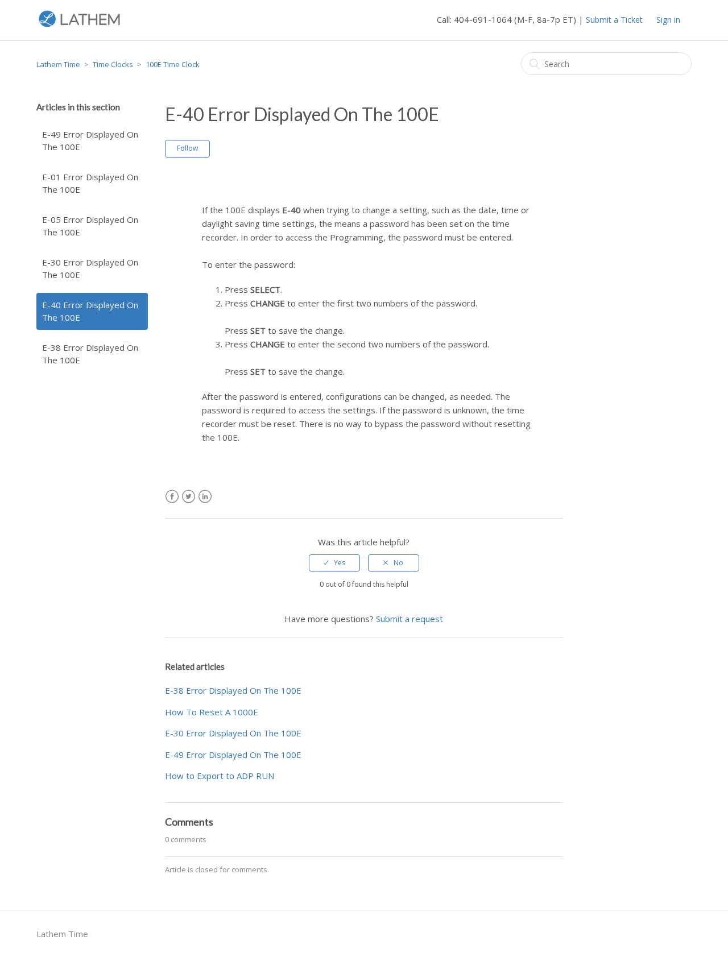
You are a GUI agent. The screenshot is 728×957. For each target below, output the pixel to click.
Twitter (188, 497)
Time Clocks (113, 64)
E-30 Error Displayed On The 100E (90, 268)
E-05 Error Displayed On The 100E (90, 226)
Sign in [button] (668, 19)
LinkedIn (205, 497)
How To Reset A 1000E (211, 712)
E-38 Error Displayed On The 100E (90, 354)
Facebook (172, 497)
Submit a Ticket (614, 19)
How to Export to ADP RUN (219, 775)
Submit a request (409, 618)
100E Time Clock (173, 64)
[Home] (79, 25)
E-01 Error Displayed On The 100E (90, 183)
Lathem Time (58, 64)
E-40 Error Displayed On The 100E (90, 311)
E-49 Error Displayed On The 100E (90, 141)
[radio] (334, 562)
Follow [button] (187, 148)
